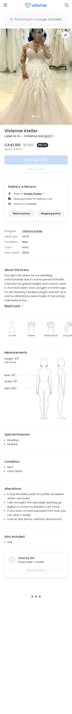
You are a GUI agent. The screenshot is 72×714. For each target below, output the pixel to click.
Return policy (21, 213)
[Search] (66, 5)
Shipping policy (51, 213)
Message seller (36, 160)
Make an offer (36, 169)
